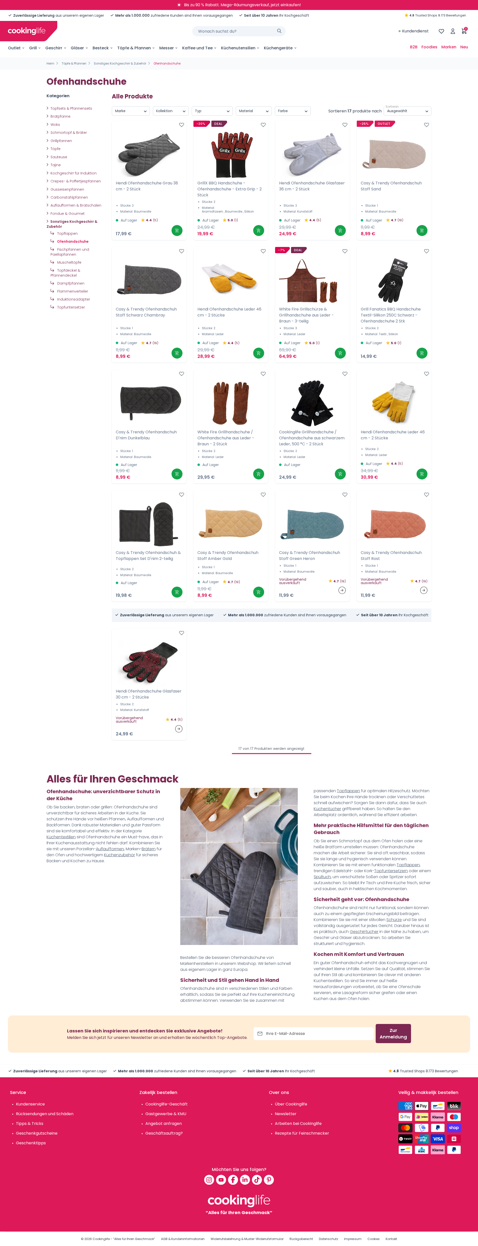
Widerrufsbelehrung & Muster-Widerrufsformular (247, 1239)
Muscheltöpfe (68, 262)
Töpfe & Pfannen (134, 48)
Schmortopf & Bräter (68, 132)
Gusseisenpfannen (67, 189)
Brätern (149, 849)
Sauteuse (58, 157)
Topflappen (67, 233)
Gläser (77, 48)
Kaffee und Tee (197, 48)
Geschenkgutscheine (37, 1133)
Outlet (14, 48)
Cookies (373, 1239)
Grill (33, 48)
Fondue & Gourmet (67, 213)
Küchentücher (327, 809)
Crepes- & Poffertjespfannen (75, 181)
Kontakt (391, 1239)
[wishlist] (441, 31)
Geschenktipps (31, 1143)
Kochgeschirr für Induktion (73, 173)
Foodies (429, 47)
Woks (55, 124)
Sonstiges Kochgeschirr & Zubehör (120, 63)
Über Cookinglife (291, 1104)
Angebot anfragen (163, 1123)
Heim (50, 63)
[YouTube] (221, 1180)
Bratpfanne (60, 116)
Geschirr (53, 48)
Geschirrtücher (364, 931)
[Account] (453, 31)
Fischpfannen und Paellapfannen (70, 252)
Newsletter (286, 1114)
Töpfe (55, 148)
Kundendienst (415, 31)
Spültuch (322, 877)
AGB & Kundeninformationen (183, 1239)
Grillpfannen (61, 140)
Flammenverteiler (72, 291)
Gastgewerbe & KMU (165, 1114)
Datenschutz (328, 1239)
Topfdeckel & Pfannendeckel (65, 273)
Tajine (55, 164)
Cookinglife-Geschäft (166, 1104)
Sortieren (392, 106)
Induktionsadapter (73, 299)
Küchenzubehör (119, 855)
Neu (464, 47)
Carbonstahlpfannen (69, 197)
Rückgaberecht (301, 1239)
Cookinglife (101, 1239)
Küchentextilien (61, 837)
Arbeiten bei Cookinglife (298, 1123)
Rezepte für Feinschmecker (302, 1133)
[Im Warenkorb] (177, 230)
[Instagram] (209, 1180)
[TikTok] (257, 1180)
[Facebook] (233, 1180)
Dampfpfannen (70, 283)
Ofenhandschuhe (72, 241)
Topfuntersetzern (391, 871)
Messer (166, 48)
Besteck (101, 48)
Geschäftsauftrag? (164, 1133)
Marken (448, 47)
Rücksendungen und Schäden (44, 1114)
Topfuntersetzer (70, 307)
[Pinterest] (269, 1180)
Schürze (394, 920)
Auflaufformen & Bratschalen (75, 205)
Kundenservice (30, 1104)
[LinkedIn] (245, 1180)
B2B (414, 47)
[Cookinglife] (26, 31)
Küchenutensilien (238, 48)
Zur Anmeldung (393, 1033)
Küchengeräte (278, 48)
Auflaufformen (110, 849)
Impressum (352, 1239)
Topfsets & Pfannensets (71, 108)
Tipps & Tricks (29, 1123)
